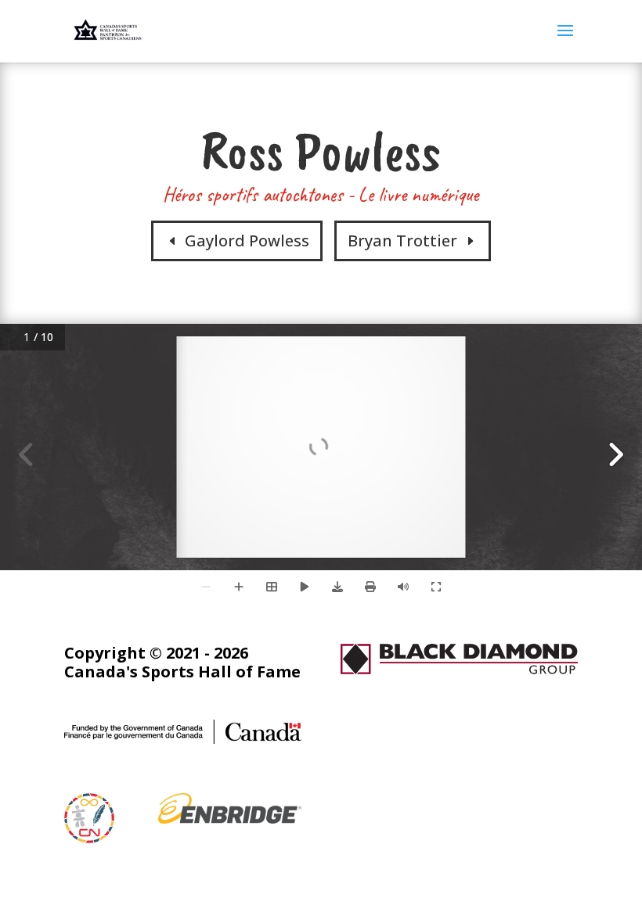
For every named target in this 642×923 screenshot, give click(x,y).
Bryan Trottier (402, 240)
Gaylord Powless (247, 240)
